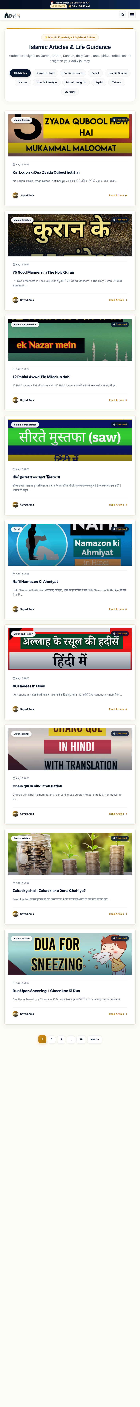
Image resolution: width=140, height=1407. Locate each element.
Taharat (117, 82)
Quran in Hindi (45, 73)
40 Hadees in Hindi (29, 686)
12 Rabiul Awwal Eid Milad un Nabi (42, 377)
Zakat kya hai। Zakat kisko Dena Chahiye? (49, 890)
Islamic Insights (76, 82)
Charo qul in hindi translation (37, 786)
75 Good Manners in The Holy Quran (43, 272)
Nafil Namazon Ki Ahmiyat (35, 581)
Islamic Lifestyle (47, 82)
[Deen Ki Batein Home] (12, 14)
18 (81, 1039)
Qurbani (70, 91)
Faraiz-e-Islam (73, 73)
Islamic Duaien (117, 73)
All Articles (20, 73)
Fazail (95, 73)
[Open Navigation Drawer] (132, 14)
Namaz (23, 82)
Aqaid (99, 82)
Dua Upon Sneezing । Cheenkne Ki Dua (46, 991)
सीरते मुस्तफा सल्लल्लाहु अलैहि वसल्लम (36, 477)
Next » (94, 1039)
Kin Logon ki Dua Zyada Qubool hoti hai (46, 172)
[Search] (122, 14)
